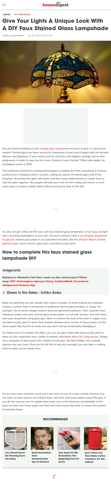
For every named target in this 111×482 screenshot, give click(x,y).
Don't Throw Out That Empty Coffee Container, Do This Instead (95, 457)
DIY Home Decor (22, 14)
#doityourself (10, 285)
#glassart (39, 281)
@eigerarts (11, 270)
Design (6, 14)
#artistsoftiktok (63, 281)
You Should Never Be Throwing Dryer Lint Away (15, 456)
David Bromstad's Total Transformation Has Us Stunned (41, 457)
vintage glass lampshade (54, 148)
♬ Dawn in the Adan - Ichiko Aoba (31, 292)
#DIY (13, 281)
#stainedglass (24, 281)
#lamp (50, 281)
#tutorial (24, 285)
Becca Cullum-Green (14, 35)
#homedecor (81, 281)
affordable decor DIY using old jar (78, 337)
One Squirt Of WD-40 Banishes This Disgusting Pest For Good (68, 457)
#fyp (32, 285)
